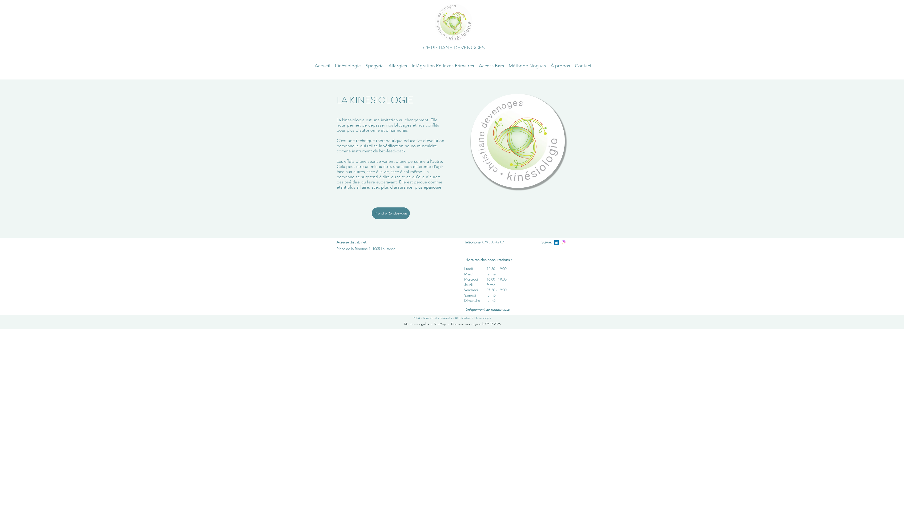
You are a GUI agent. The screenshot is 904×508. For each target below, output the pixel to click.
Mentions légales (416, 324)
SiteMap (440, 324)
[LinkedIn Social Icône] (556, 242)
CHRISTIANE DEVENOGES (454, 47)
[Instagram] (563, 242)
